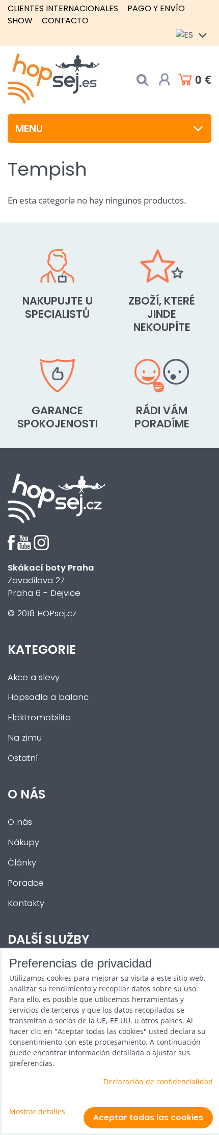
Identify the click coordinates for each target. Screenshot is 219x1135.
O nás (20, 822)
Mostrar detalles (37, 1111)
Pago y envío (156, 8)
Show (20, 20)
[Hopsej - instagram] (41, 547)
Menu (29, 128)
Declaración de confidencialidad (158, 1081)
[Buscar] (142, 80)
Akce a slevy (34, 677)
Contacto (65, 20)
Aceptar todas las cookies (148, 1117)
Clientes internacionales (63, 8)
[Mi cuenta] (164, 80)
